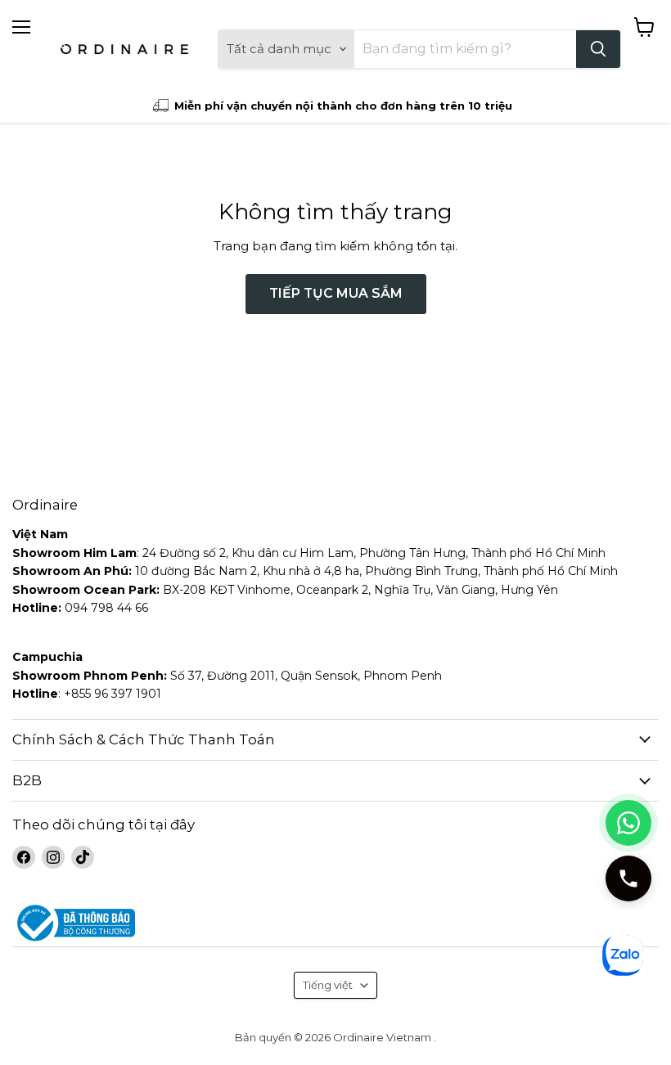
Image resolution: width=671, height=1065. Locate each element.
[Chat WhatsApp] (628, 823)
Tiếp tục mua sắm (336, 293)
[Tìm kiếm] (598, 49)
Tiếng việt (328, 984)
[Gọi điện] (628, 878)
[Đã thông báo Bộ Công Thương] (335, 923)
